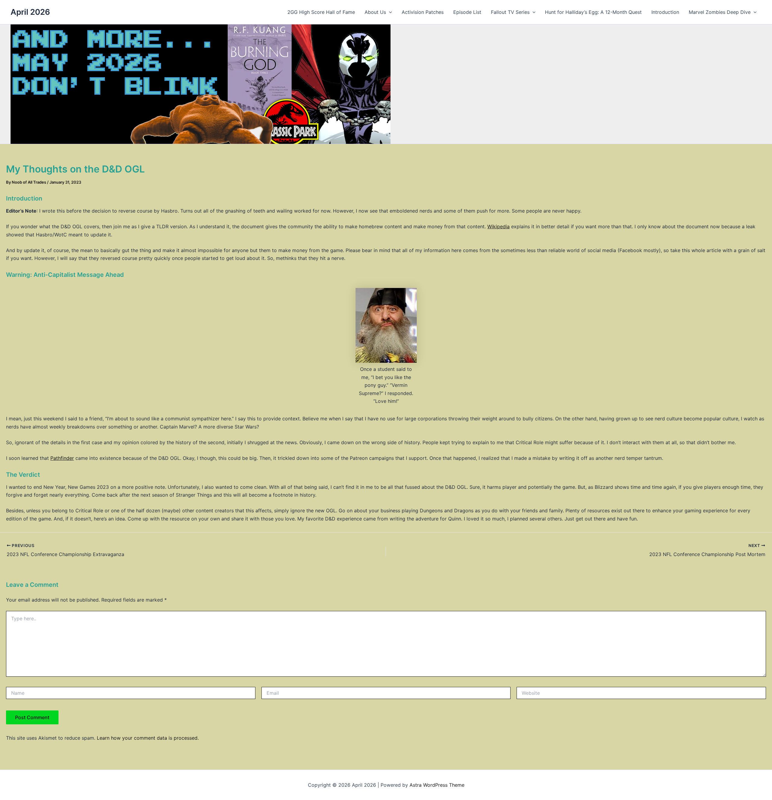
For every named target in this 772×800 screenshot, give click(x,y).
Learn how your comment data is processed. (148, 738)
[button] (389, 12)
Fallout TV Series (510, 12)
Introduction (665, 12)
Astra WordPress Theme (437, 785)
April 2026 (30, 12)
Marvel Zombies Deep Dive (720, 12)
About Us (375, 12)
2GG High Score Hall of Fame (321, 12)
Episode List (467, 12)
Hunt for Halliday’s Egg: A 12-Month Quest (593, 12)
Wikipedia (498, 226)
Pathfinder (62, 458)
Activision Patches (423, 12)
